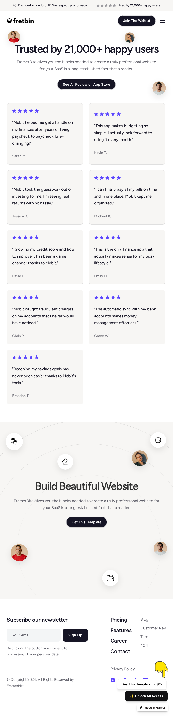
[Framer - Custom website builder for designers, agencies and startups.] (152, 707)
